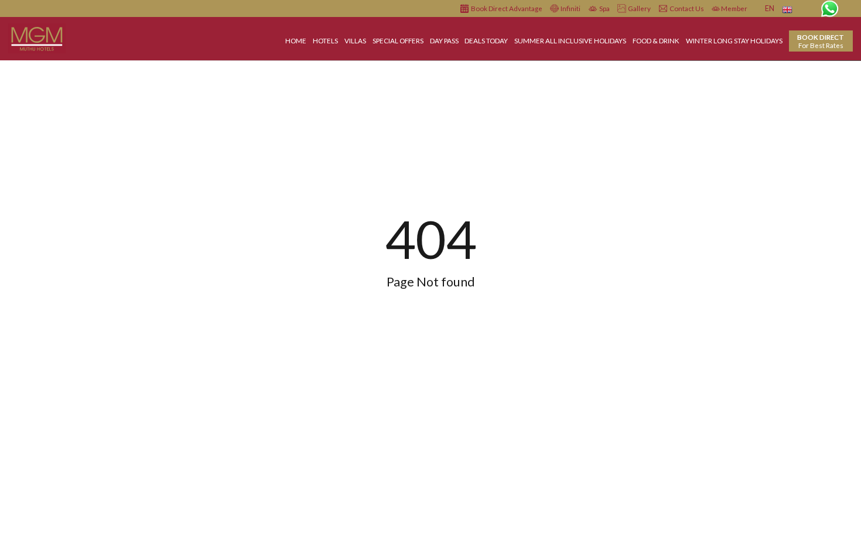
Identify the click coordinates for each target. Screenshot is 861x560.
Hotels (325, 40)
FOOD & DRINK (656, 40)
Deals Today (486, 40)
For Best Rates (820, 41)
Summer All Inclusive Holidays (570, 40)
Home (295, 40)
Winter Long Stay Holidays (734, 40)
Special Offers (398, 40)
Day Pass (444, 40)
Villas (355, 40)
